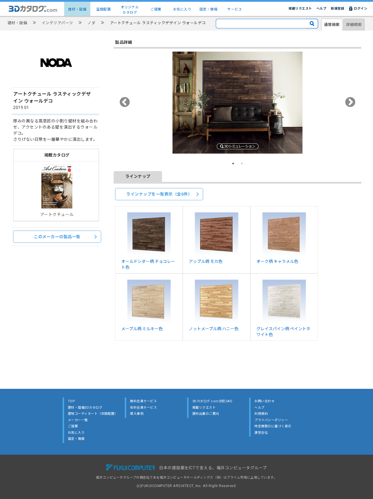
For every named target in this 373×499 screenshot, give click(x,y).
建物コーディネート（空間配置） (93, 414)
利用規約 (261, 414)
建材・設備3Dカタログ (85, 408)
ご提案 (155, 9)
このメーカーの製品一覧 (57, 236)
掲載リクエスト (300, 8)
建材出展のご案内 (205, 414)
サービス (234, 9)
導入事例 (136, 414)
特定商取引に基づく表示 (272, 426)
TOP (71, 401)
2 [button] (242, 163)
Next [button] (350, 103)
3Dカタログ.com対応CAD (212, 401)
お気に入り (182, 9)
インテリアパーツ (57, 23)
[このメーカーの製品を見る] (56, 81)
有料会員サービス (143, 408)
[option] (237, 103)
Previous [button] (125, 103)
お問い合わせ (264, 401)
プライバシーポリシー (271, 420)
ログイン (360, 8)
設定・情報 (208, 9)
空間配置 (103, 9)
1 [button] (233, 163)
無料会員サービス (143, 401)
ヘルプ (321, 8)
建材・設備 (77, 9)
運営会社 (261, 433)
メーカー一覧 (78, 420)
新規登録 (337, 8)
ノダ (91, 23)
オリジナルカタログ (130, 10)
